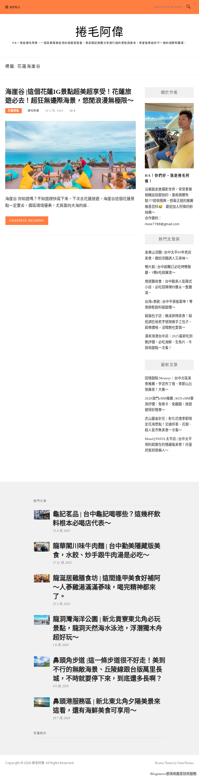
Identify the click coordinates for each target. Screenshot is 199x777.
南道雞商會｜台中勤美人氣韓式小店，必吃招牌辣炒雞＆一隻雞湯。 (168, 287)
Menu (15, 7)
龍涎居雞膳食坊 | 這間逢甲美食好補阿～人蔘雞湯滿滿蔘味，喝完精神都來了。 (106, 587)
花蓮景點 (13, 110)
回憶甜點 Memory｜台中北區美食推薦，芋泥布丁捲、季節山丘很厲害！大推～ (168, 384)
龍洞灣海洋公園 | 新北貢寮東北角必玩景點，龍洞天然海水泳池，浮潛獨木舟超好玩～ (107, 628)
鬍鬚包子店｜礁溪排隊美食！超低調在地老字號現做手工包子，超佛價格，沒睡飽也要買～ (168, 321)
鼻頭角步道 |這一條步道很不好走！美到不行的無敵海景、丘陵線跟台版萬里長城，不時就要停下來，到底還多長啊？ (109, 669)
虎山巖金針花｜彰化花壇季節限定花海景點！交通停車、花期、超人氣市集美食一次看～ (168, 424)
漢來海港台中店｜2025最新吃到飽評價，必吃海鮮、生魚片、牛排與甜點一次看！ (169, 342)
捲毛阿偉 (99, 32)
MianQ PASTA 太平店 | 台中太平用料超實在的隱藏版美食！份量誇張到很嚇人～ (168, 444)
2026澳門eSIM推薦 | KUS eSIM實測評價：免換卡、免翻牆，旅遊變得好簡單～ (169, 404)
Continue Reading (26, 220)
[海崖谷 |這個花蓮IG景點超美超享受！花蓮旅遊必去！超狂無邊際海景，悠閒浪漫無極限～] (70, 155)
